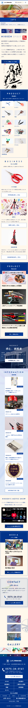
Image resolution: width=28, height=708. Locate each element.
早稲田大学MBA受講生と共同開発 (12, 286)
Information (20, 386)
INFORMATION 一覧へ (14, 490)
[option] (14, 9)
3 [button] (14, 16)
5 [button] (21, 16)
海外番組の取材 (10, 568)
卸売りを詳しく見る (14, 225)
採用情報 (21, 687)
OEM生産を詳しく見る (14, 195)
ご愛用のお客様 (21, 684)
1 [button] (8, 16)
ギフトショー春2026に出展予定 (13, 414)
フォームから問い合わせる (14, 602)
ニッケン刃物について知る (10, 61)
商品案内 (7, 684)
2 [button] (11, 16)
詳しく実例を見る (14, 334)
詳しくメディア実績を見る (14, 572)
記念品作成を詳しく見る (14, 257)
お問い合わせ (7, 698)
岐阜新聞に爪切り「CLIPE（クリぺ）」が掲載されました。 (13, 24)
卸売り (13, 695)
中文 (18, 701)
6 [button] (24, 16)
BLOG (7, 690)
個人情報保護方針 (21, 698)
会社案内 (21, 681)
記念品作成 (23, 695)
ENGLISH (12, 701)
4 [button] (18, 16)
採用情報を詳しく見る (14, 360)
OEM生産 (5, 695)
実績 (7, 687)
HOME (7, 681)
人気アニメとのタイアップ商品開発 (12, 305)
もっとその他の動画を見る (14, 526)
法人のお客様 (14, 693)
